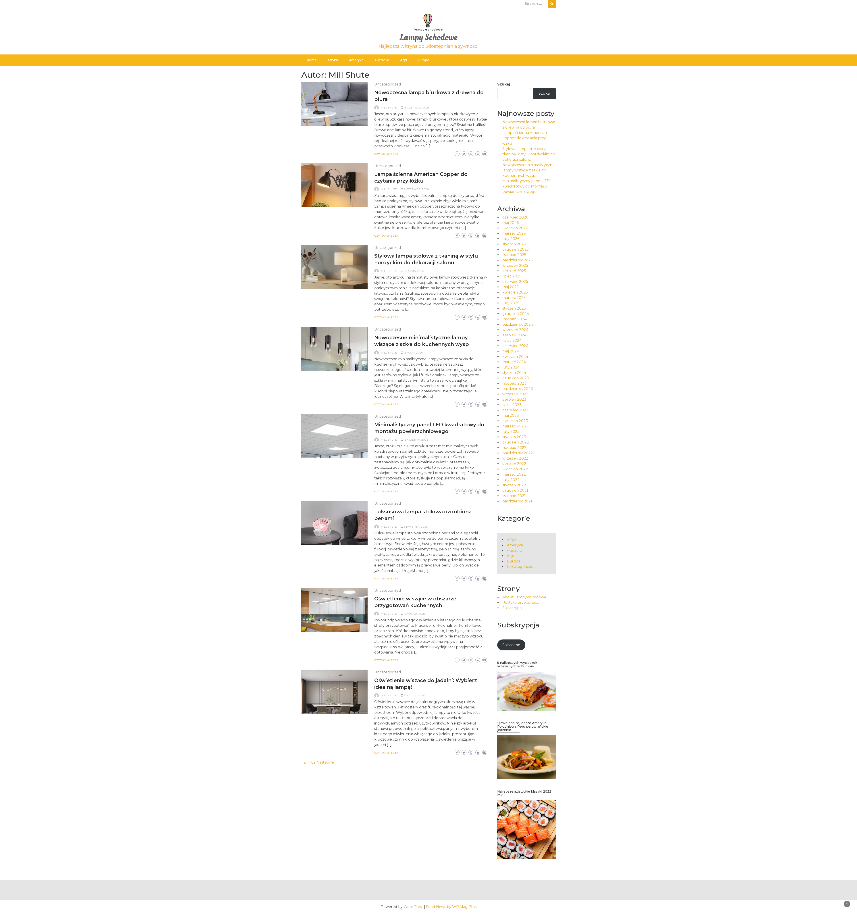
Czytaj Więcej (386, 154)
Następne (325, 762)
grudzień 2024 (515, 314)
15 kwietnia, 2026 (416, 439)
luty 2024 (511, 367)
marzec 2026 (514, 233)
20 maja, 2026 (414, 271)
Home (311, 60)
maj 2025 (510, 287)
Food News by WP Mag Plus (451, 907)
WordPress (413, 907)
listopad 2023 (514, 383)
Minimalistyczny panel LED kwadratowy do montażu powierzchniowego (526, 186)
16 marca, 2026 (414, 613)
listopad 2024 (514, 319)
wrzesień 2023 (515, 394)
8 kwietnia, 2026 (416, 526)
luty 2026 (510, 239)
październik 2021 (517, 501)
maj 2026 (510, 223)
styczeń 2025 (514, 308)
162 (313, 762)
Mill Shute (389, 107)
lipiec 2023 (512, 405)
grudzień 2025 (515, 249)
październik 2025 (517, 260)
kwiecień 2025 (515, 292)
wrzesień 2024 (515, 330)
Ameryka (356, 60)
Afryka (332, 60)
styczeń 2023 (514, 437)
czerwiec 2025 (515, 281)
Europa (423, 60)
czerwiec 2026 (515, 217)
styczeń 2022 (514, 485)
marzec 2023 (514, 426)
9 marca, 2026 (414, 695)
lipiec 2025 (511, 276)
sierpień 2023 (514, 399)
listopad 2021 (514, 496)
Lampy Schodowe (428, 37)
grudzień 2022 (515, 442)
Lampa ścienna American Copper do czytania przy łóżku (524, 138)
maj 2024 (510, 351)
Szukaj (503, 84)
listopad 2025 (514, 255)
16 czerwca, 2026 (416, 107)
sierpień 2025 (514, 271)
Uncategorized (387, 84)
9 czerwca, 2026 (416, 189)
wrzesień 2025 (515, 265)
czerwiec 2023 (515, 410)
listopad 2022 (514, 448)
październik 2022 (517, 453)
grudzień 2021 (515, 490)
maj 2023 (510, 415)
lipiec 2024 (512, 340)
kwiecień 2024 (515, 356)
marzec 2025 (514, 298)
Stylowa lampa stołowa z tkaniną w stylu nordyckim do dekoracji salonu (528, 154)
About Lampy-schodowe (524, 597)
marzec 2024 (514, 362)
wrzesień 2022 (515, 458)
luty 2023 (511, 431)
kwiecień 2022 (515, 469)
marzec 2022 (514, 474)
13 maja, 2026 (413, 352)
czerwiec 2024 (515, 346)
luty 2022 (511, 480)
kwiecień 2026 (515, 228)
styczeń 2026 (514, 244)
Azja (403, 60)
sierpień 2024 (514, 335)
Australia (381, 60)
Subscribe (511, 645)
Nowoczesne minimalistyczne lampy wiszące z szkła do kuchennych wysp (528, 170)
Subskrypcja (513, 608)
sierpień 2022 (514, 464)
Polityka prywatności (520, 602)
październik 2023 (517, 389)
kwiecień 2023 (515, 421)
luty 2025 (510, 303)
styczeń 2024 (514, 373)
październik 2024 (517, 324)
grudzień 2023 (515, 378)
